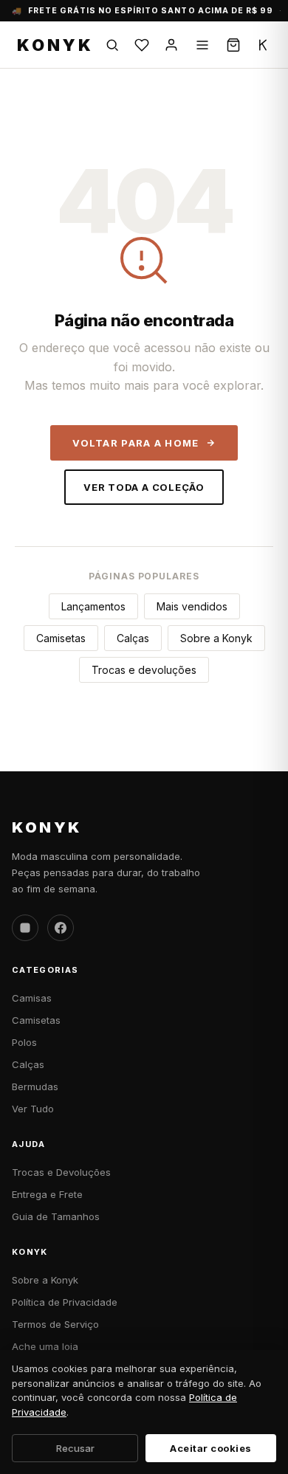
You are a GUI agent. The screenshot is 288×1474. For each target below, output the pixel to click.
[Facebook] (60, 928)
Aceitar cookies (211, 1448)
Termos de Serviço (55, 1324)
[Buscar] (112, 45)
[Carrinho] (233, 45)
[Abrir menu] (202, 45)
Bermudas (35, 1086)
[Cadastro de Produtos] (263, 45)
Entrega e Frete (47, 1194)
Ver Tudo (33, 1109)
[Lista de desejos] (141, 45)
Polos (24, 1042)
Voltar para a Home (135, 443)
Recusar (75, 1448)
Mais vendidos (192, 606)
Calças (133, 638)
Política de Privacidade (64, 1302)
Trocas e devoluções (144, 670)
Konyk (55, 45)
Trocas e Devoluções (61, 1172)
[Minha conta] (171, 45)
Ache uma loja (45, 1346)
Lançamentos (93, 606)
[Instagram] (25, 928)
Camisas (32, 998)
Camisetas (61, 638)
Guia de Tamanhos (56, 1216)
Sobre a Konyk (216, 638)
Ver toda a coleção (144, 487)
